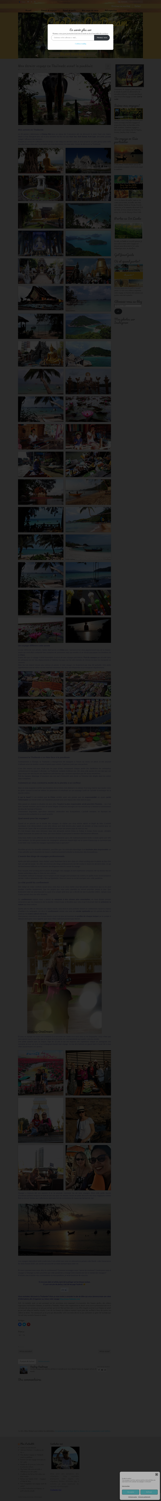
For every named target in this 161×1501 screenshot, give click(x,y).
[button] (157, 1474)
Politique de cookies (132, 1497)
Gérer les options (126, 1486)
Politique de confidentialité (144, 1497)
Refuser (149, 1492)
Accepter (130, 1492)
